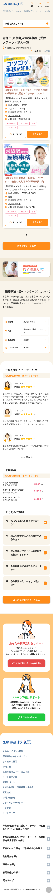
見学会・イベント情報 (13, 751)
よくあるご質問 (10, 761)
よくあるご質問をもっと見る (26, 600)
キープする (17, 134)
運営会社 (7, 792)
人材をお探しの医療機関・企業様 (18, 787)
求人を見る (37, 134)
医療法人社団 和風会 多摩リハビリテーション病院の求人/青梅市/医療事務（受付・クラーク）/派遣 (25, 180)
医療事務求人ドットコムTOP (12, 11)
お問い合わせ (9, 797)
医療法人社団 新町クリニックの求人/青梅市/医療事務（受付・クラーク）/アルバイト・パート (26, 92)
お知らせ (7, 766)
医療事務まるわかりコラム (15, 756)
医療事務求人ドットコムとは (16, 772)
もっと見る (8, 307)
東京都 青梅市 (14, 116)
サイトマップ (9, 813)
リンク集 (7, 808)
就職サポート (9, 782)
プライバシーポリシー (13, 803)
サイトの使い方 (10, 777)
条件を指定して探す (26, 246)
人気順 (47, 51)
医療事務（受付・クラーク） (33, 11)
